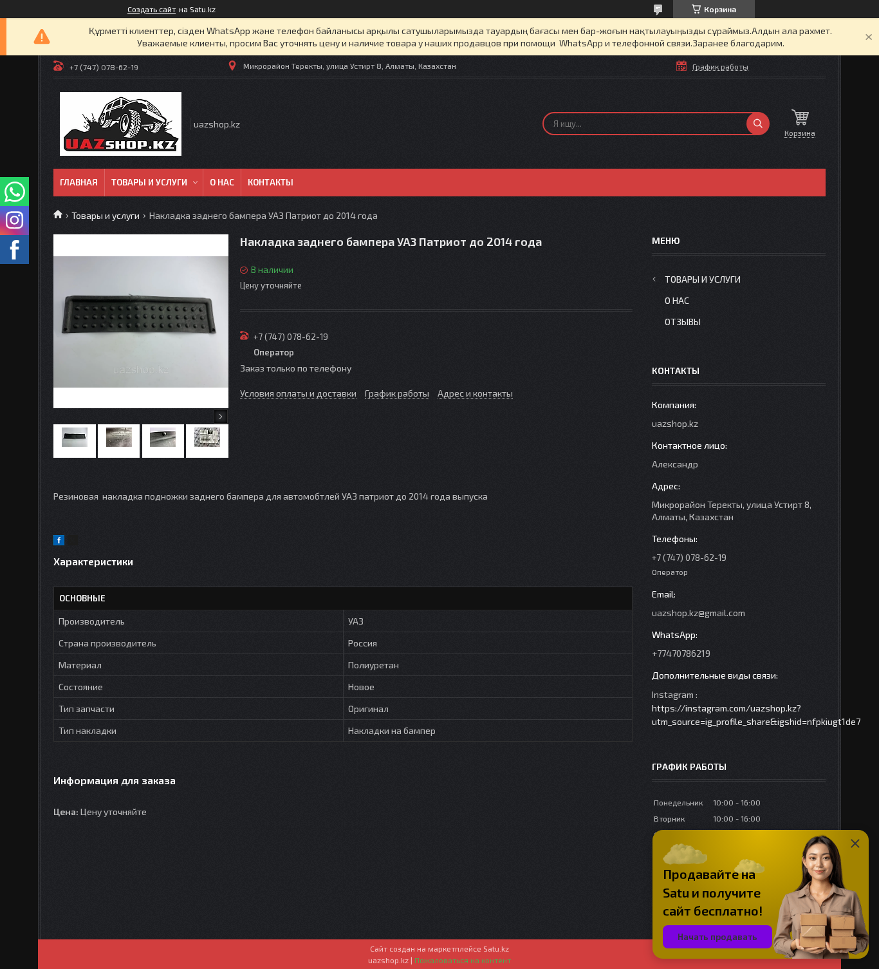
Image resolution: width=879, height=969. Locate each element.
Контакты (270, 182)
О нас (222, 182)
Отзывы (683, 321)
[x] (73, 541)
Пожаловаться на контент (462, 959)
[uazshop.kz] (120, 124)
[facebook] (58, 541)
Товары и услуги (149, 182)
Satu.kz (496, 948)
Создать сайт (151, 9)
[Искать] (758, 123)
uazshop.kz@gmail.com (698, 612)
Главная (79, 182)
